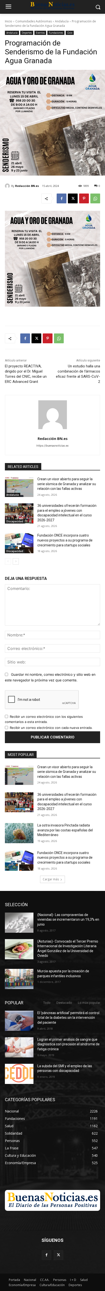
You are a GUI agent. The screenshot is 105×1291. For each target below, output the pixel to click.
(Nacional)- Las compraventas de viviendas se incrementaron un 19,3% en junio (68, 919)
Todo (47, 1003)
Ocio (69, 32)
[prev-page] (8, 561)
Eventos (40, 32)
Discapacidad (14, 521)
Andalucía (62, 21)
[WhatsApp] (95, 198)
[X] (73, 198)
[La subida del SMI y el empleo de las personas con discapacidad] (19, 1074)
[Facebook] (61, 198)
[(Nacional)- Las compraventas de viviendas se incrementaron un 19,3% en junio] (19, 923)
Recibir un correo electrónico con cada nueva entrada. (51, 728)
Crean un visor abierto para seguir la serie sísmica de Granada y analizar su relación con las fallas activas (66, 484)
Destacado (64, 1003)
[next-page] (16, 561)
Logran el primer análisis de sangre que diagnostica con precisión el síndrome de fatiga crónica (68, 1044)
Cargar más (51, 879)
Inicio (8, 21)
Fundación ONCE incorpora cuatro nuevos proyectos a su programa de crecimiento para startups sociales (65, 540)
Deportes (27, 32)
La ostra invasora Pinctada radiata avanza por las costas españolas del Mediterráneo (65, 830)
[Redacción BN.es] (8, 185)
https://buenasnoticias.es (52, 445)
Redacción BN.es (27, 186)
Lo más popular (89, 1003)
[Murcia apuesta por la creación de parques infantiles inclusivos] (19, 979)
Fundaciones (56, 32)
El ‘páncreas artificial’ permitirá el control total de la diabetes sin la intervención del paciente (68, 1017)
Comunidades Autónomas (33, 21)
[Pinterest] (84, 198)
